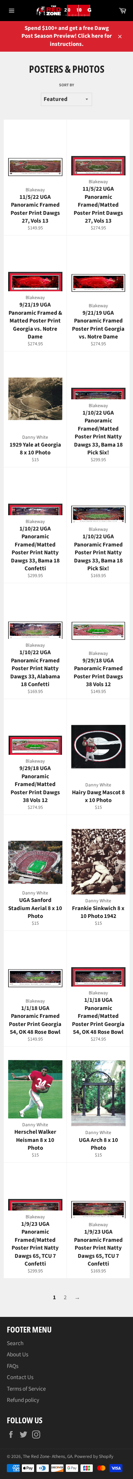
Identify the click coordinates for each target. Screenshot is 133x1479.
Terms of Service (26, 1389)
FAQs (12, 1366)
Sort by (66, 85)
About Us (17, 1355)
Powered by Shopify (93, 1456)
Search (15, 1343)
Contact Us (20, 1377)
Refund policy (23, 1400)
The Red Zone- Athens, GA (47, 1456)
